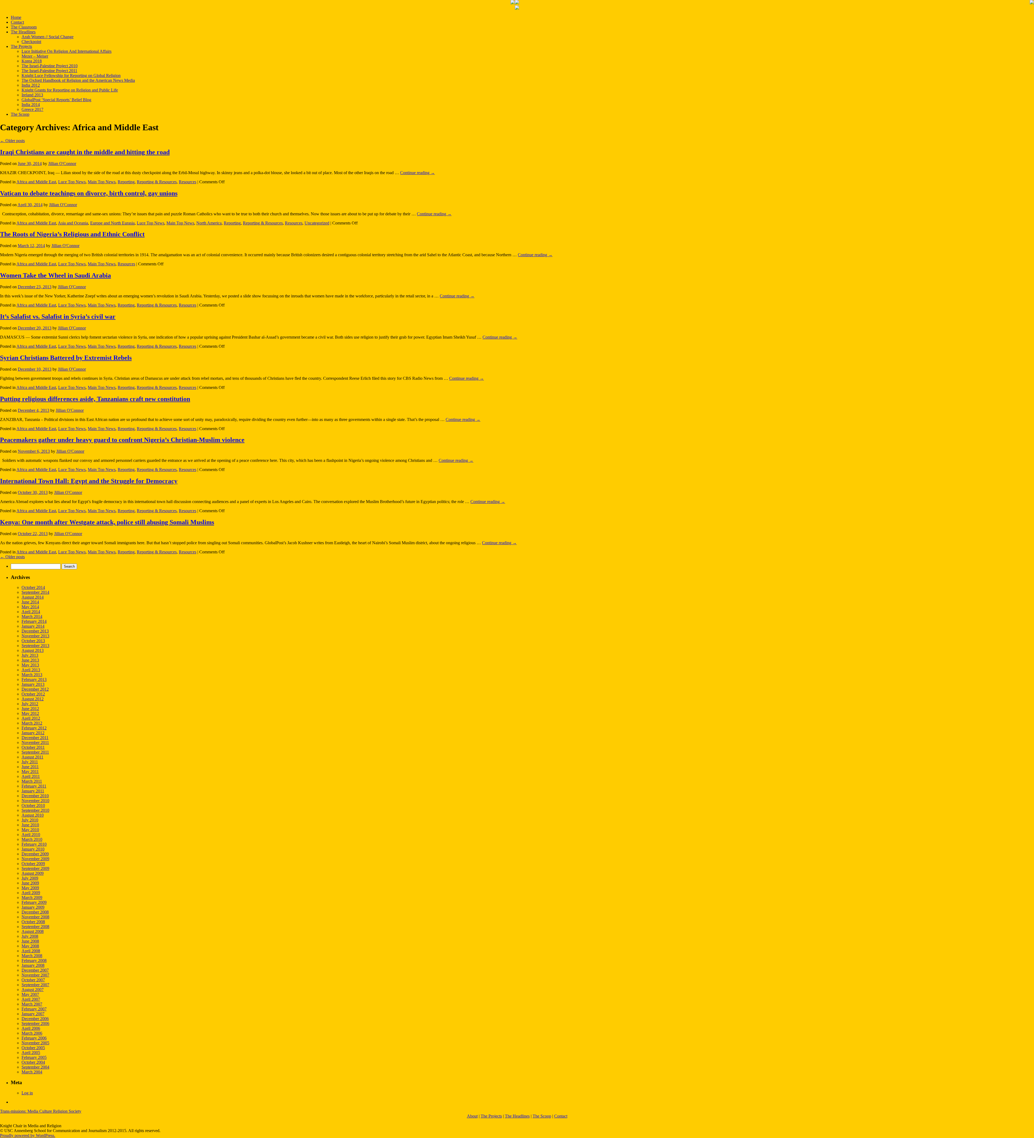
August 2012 (33, 699)
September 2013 (35, 645)
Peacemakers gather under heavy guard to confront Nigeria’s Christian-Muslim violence (122, 439)
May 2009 (30, 888)
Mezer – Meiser (35, 56)
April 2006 (31, 1028)
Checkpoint (31, 41)
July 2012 (30, 703)
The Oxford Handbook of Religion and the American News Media (78, 80)
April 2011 (31, 776)
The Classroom (24, 27)
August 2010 (33, 815)
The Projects (21, 46)
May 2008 (30, 946)
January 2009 (33, 907)
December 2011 (35, 737)
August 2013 (33, 650)
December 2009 (35, 854)
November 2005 (35, 1043)
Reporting (126, 182)
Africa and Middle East (36, 182)
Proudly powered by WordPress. (27, 1135)
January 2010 (33, 849)
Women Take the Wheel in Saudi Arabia (55, 275)
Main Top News (102, 182)
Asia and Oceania (73, 223)
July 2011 (30, 762)
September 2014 (35, 592)
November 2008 (35, 917)
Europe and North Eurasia (112, 223)
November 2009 (35, 858)
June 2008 (30, 941)
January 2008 (33, 965)
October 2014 (33, 587)
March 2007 (32, 1004)
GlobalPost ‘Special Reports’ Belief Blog (56, 99)
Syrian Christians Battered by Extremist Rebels (66, 357)
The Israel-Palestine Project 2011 (49, 70)
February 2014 (34, 621)
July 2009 (30, 878)
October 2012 (33, 694)
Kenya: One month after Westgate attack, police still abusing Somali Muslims (107, 522)
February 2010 (34, 844)
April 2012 (31, 718)
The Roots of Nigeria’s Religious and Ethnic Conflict (72, 234)
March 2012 (32, 723)
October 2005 (33, 1047)
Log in (27, 1093)
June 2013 (30, 660)
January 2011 (33, 791)
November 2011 (35, 742)
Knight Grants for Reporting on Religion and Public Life (70, 90)
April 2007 (31, 999)
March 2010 (32, 839)
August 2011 (32, 757)
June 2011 (30, 766)
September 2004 (35, 1067)
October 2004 (33, 1062)
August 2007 (33, 989)
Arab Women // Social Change (48, 36)
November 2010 (35, 800)
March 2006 (32, 1033)
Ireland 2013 (32, 95)
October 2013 (33, 640)
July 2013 (30, 655)
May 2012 (30, 713)
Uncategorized (317, 223)
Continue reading (417, 172)
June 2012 (30, 708)
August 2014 (33, 597)
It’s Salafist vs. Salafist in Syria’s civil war (58, 316)
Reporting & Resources (157, 182)
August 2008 (33, 931)
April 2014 (31, 611)
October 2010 (33, 805)
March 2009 (32, 897)
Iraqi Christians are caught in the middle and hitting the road (85, 152)
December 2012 (35, 689)
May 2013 (30, 665)
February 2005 (34, 1057)
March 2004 (32, 1072)
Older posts (12, 140)
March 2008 (32, 955)
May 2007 (30, 994)
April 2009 (31, 892)
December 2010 (35, 795)
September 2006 (35, 1023)
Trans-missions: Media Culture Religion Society (40, 1111)
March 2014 (32, 616)
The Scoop (20, 114)
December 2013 (35, 631)
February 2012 (34, 728)
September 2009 (35, 868)
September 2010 (35, 810)
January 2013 (33, 684)
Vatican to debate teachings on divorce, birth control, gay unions (88, 193)
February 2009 (34, 902)
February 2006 (34, 1038)
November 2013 (35, 636)
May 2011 (30, 771)
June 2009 (30, 883)
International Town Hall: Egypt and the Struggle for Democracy (88, 480)
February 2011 (34, 786)
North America (209, 223)
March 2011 (32, 781)
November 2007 (35, 975)
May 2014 (30, 607)
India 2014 (31, 104)
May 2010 (30, 829)
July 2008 (30, 936)
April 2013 (31, 670)
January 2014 (33, 626)
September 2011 (35, 752)
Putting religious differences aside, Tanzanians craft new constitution (95, 398)
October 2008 (33, 921)
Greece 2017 (32, 109)
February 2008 (34, 960)
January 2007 (33, 1013)
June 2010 (30, 825)
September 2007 (35, 984)
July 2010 (30, 820)
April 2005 (31, 1052)
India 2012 (31, 85)
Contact (17, 22)
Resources (187, 182)
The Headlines (23, 32)
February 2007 (34, 1009)
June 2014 (30, 602)
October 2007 (33, 980)
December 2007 (35, 970)
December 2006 (35, 1018)
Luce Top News (72, 182)
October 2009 (33, 863)
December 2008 (35, 912)
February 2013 (34, 679)
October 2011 (33, 747)
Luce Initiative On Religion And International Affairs (66, 51)
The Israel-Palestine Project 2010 (50, 66)
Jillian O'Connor (62, 163)
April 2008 (31, 951)
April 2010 (31, 834)
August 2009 (33, 873)
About (472, 1116)
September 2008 (35, 926)
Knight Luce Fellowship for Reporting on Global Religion (71, 75)
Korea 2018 (32, 61)
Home (16, 17)
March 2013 (32, 674)
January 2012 (33, 732)
